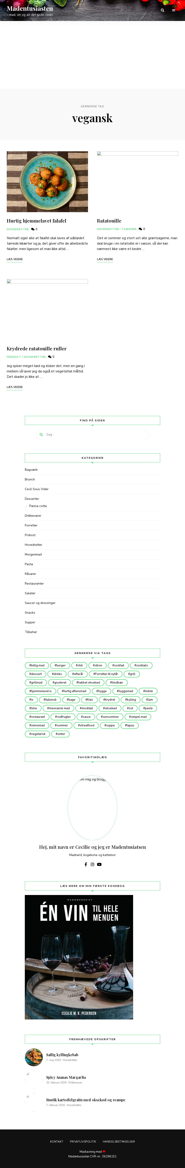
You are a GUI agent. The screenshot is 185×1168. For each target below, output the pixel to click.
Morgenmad (33, 554)
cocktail (119, 665)
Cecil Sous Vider (37, 489)
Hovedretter (18, 229)
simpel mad (139, 717)
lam (150, 700)
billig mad (37, 665)
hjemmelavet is (41, 691)
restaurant (38, 717)
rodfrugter (64, 717)
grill (132, 674)
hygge (102, 691)
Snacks (30, 612)
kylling (131, 700)
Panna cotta (38, 506)
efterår (78, 674)
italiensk (51, 700)
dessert (36, 674)
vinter (61, 734)
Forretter (31, 525)
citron (98, 665)
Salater (30, 593)
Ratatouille (109, 220)
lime (34, 708)
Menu (173, 10)
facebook (85, 864)
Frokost (14, 357)
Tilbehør (129, 229)
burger (61, 665)
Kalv (90, 700)
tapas (130, 725)
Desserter (32, 499)
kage (72, 700)
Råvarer (30, 574)
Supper (30, 622)
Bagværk (31, 470)
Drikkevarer (33, 516)
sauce (87, 717)
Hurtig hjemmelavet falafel (36, 220)
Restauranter (34, 583)
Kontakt (56, 1141)
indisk (149, 691)
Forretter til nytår (106, 674)
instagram (92, 864)
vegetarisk (38, 734)
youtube (99, 864)
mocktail (87, 708)
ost (131, 708)
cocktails (142, 665)
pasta (149, 708)
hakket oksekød (89, 683)
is (32, 700)
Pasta (29, 564)
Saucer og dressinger (40, 603)
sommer (62, 725)
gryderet (60, 683)
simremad (38, 725)
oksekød (111, 708)
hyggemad (126, 691)
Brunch (30, 479)
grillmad (36, 683)
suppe (110, 725)
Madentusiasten (30, 8)
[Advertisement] (92, 54)
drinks (58, 674)
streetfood (87, 725)
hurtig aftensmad (75, 691)
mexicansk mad (59, 708)
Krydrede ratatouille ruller (37, 348)
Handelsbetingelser (119, 1141)
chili (80, 665)
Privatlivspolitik (83, 1141)
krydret (110, 700)
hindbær (117, 683)
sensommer (111, 717)
